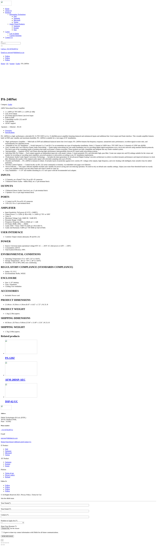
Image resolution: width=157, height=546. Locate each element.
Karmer (7, 464)
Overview (8, 130)
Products (8, 12)
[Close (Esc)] (2, 542)
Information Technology (17, 14)
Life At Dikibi (14, 34)
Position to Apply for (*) (9, 521)
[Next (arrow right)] (4, 544)
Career (7, 32)
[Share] (4, 542)
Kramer (16, 28)
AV (7, 64)
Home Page (5, 442)
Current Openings (15, 35)
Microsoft (17, 20)
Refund (7, 477)
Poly (15, 30)
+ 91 (7, 430)
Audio (18, 64)
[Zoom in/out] (8, 542)
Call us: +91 (9, 49)
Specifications (10, 132)
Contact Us (9, 37)
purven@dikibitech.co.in (9, 438)
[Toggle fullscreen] (6, 542)
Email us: (12, 52)
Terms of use (9, 473)
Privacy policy (10, 475)
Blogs (17, 442)
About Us (8, 11)
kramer (12, 64)
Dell (15, 16)
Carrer (21, 442)
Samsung (17, 18)
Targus (16, 22)
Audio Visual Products (17, 24)
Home (7, 9)
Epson (7, 466)
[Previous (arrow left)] (2, 544)
